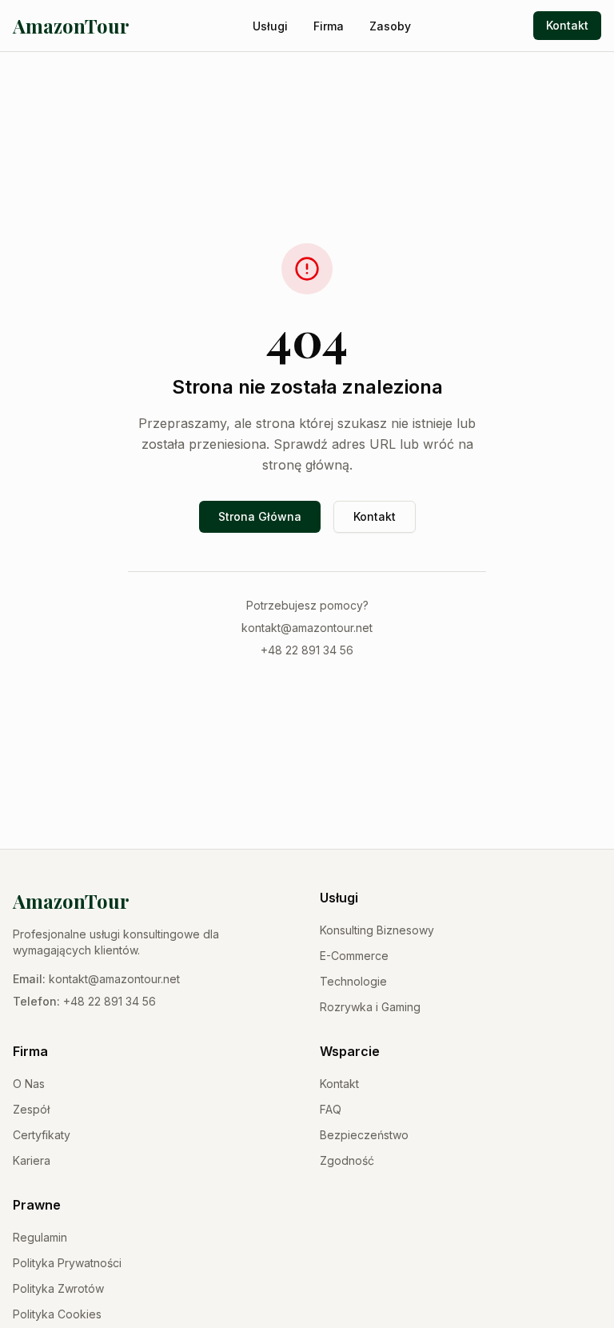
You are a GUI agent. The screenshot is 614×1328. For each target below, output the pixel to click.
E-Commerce (354, 955)
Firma (328, 26)
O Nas (29, 1083)
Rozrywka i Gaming (370, 1007)
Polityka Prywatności (67, 1263)
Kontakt (567, 25)
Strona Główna (259, 516)
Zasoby (390, 26)
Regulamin (40, 1237)
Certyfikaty (41, 1135)
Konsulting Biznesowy (377, 930)
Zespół (31, 1109)
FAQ (330, 1109)
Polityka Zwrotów (58, 1288)
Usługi (270, 26)
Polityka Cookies (57, 1314)
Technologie (353, 981)
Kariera (31, 1160)
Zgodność (347, 1160)
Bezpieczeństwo (364, 1135)
